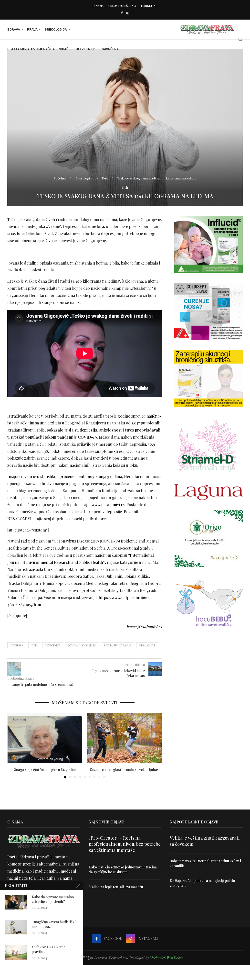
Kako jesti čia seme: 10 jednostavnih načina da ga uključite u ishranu (123, 869)
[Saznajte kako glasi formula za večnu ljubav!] (124, 738)
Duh (105, 178)
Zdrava (13, 29)
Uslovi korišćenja (122, 6)
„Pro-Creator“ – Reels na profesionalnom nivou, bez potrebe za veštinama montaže (125, 844)
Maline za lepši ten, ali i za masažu (116, 887)
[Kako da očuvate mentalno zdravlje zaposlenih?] (16, 902)
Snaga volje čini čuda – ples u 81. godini (45, 769)
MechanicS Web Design (166, 957)
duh (34, 645)
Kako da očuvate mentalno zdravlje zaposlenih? (53, 899)
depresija (16, 645)
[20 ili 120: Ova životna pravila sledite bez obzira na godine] (16, 952)
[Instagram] (127, 13)
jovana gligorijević (82, 645)
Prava (32, 29)
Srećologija (56, 29)
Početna (60, 178)
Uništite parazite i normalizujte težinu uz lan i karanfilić (205, 863)
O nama (98, 6)
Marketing (149, 6)
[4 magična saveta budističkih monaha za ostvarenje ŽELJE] (16, 927)
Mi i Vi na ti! (85, 49)
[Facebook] (122, 13)
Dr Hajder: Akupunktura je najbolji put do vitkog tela (202, 883)
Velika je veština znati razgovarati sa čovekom (205, 841)
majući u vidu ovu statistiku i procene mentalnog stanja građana (65, 476)
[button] (14, 745)
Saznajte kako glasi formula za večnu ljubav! (125, 769)
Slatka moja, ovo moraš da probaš (37, 49)
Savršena (110, 49)
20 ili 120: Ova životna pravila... (48, 949)
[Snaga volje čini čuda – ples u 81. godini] (44, 738)
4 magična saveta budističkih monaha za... (54, 924)
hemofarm (52, 645)
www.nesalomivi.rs (108, 504)
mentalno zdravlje (117, 645)
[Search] (240, 39)
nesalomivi (147, 645)
